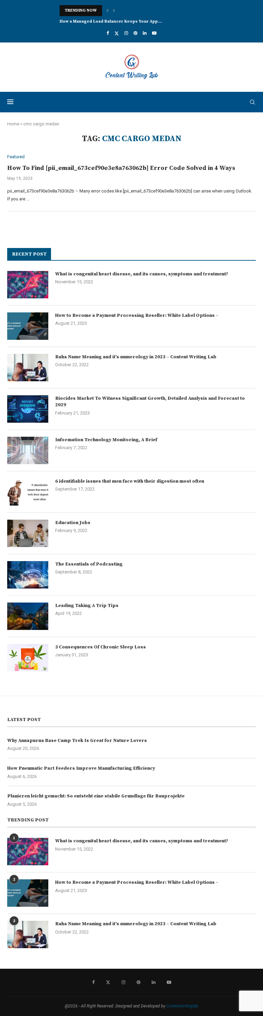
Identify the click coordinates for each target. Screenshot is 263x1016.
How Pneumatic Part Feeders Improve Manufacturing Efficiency (81, 768)
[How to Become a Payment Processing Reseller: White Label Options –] (27, 326)
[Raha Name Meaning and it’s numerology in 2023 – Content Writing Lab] (27, 367)
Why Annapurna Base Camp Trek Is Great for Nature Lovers (77, 741)
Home (13, 123)
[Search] (252, 102)
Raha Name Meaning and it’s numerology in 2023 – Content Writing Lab (135, 357)
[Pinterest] (135, 33)
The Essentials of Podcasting (89, 564)
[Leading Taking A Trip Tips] (27, 616)
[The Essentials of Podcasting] (27, 574)
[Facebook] (108, 33)
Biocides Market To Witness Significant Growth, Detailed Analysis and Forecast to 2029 (150, 401)
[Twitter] (116, 33)
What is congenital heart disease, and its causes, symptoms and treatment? (141, 274)
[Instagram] (126, 33)
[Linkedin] (145, 33)
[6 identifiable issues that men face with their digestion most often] (27, 492)
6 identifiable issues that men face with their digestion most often (129, 481)
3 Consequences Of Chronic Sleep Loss (100, 647)
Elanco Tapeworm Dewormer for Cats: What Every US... (117, 21)
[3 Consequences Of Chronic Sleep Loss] (27, 657)
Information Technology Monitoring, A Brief (106, 440)
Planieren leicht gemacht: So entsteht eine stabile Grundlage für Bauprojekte (96, 796)
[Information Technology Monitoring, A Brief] (27, 450)
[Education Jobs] (27, 533)
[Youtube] (154, 33)
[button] (107, 10)
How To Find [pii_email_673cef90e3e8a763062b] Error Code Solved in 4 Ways (121, 168)
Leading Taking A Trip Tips (86, 606)
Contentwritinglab (182, 1006)
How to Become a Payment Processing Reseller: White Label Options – (136, 315)
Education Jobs (72, 523)
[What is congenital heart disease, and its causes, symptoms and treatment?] (27, 284)
